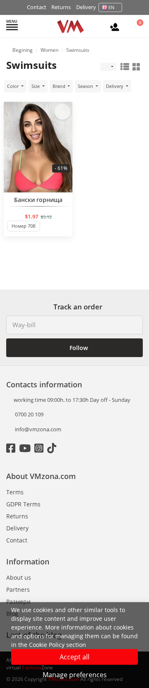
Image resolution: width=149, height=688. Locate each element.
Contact (36, 7)
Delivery (86, 7)
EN (111, 7)
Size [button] (36, 86)
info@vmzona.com (38, 429)
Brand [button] (60, 86)
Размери (18, 601)
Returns (61, 7)
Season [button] (86, 86)
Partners (18, 589)
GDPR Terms (23, 504)
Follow (78, 348)
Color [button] (13, 86)
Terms (15, 492)
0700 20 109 (28, 414)
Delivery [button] (115, 86)
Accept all (74, 656)
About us (18, 577)
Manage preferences (75, 674)
